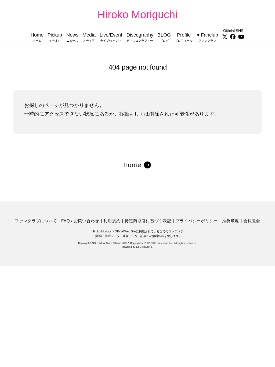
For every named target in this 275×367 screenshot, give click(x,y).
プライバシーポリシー (197, 220)
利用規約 (111, 220)
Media (89, 37)
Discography (139, 37)
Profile (184, 37)
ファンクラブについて (36, 220)
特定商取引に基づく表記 (148, 220)
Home (37, 37)
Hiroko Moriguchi (137, 14)
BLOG (164, 37)
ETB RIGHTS (144, 247)
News (72, 37)
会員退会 (251, 220)
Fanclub (208, 37)
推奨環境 (230, 220)
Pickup (55, 37)
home (132, 164)
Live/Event (111, 37)
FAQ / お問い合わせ (80, 220)
